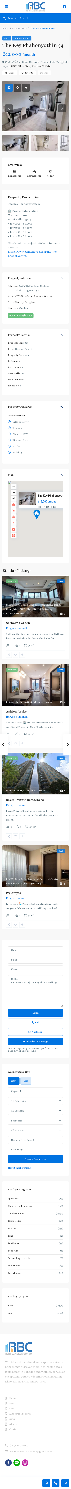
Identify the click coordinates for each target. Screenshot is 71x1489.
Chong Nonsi (53, 604)
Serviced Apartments (19, 1258)
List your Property (20, 1413)
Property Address (19, 278)
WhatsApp (37, 1031)
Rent (6, 38)
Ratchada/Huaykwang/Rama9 (23, 883)
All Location (17, 1110)
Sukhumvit (22, 702)
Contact (14, 1429)
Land (10, 1235)
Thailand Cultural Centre (43, 879)
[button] (43, 521)
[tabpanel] (35, 1128)
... (55, 638)
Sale (10, 1312)
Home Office (14, 1220)
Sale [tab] (26, 1080)
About (13, 1424)
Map (11, 475)
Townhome (14, 1265)
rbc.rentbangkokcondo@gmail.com (30, 1451)
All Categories (18, 1101)
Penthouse (13, 1243)
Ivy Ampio (13, 893)
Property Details (19, 335)
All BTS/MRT (17, 1130)
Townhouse (14, 1273)
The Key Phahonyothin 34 (53, 495)
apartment (13, 1198)
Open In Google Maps (20, 315)
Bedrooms (16, 1120)
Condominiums (19, 28)
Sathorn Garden (18, 623)
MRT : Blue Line (20, 66)
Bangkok (30, 302)
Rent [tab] (13, 1080)
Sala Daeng (46, 609)
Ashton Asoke (16, 711)
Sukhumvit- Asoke (41, 702)
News (12, 1418)
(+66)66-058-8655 (18, 1445)
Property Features (20, 407)
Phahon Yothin (41, 66)
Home (5, 28)
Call (37, 1022)
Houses (12, 1228)
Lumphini (12, 609)
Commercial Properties (20, 1206)
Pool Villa (13, 1250)
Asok (11, 702)
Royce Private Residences (25, 800)
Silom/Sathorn (15, 613)
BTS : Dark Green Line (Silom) (26, 604)
